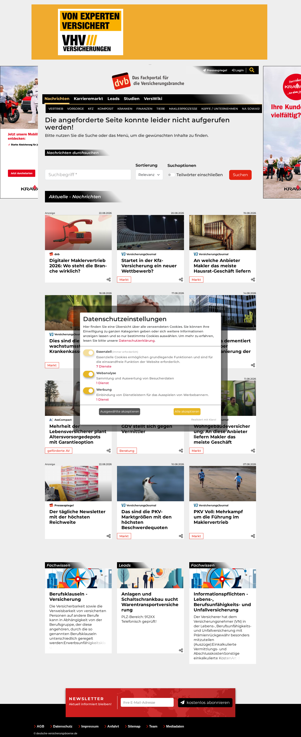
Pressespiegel (216, 70)
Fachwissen (58, 565)
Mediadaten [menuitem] (175, 726)
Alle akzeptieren (187, 411)
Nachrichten (57, 98)
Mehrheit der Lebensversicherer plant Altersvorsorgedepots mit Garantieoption (77, 434)
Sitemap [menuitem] (134, 726)
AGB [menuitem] (40, 726)
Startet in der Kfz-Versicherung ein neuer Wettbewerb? (149, 266)
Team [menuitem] (153, 726)
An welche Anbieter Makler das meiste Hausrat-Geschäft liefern (222, 266)
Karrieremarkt (88, 98)
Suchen (240, 174)
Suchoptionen (181, 165)
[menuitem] (213, 70)
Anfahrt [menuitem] (113, 726)
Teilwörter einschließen (200, 174)
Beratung (126, 451)
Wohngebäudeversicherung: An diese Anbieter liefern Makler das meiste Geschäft (222, 434)
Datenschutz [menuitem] (62, 726)
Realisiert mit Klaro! (203, 419)
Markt (124, 280)
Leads (113, 98)
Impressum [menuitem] (89, 726)
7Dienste (103, 366)
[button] (109, 279)
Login (239, 70)
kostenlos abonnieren (208, 702)
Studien (131, 98)
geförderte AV (58, 451)
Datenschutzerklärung (137, 341)
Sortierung (147, 165)
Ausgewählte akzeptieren (119, 411)
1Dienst (102, 383)
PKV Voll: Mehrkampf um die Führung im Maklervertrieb (218, 517)
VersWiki (153, 98)
